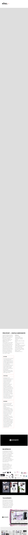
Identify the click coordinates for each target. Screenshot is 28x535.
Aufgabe (5, 356)
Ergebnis (5, 401)
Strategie (5, 375)
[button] (8, 357)
